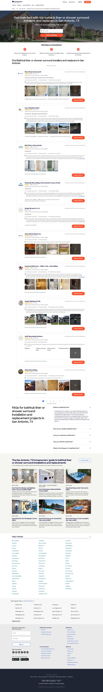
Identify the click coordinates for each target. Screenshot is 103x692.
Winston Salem (43, 583)
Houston (67, 568)
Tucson (14, 545)
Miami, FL (73, 608)
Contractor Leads (45, 655)
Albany (41, 568)
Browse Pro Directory (46, 632)
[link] (51, 73)
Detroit (41, 551)
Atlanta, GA (18, 604)
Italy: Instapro (52, 676)
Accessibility (58, 681)
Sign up (21, 644)
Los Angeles (15, 553)
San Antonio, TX (75, 615)
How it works (70, 649)
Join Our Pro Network (46, 651)
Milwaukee (68, 588)
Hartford (14, 571)
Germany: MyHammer (43, 676)
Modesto (14, 556)
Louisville (41, 540)
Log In (80, 2)
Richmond (68, 578)
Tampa (14, 586)
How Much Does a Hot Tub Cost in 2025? (77, 489)
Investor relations (71, 658)
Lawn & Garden (26, 5)
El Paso (67, 563)
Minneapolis (42, 556)
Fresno (14, 548)
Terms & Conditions (60, 683)
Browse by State (28, 601)
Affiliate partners (71, 664)
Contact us (70, 660)
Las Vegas (41, 566)
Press (68, 655)
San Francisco (16, 563)
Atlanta (14, 588)
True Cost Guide (71, 632)
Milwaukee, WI (19, 611)
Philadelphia (68, 545)
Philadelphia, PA (19, 615)
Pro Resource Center (46, 653)
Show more (82, 158)
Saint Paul (41, 558)
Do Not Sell (52, 681)
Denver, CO (18, 608)
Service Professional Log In (47, 649)
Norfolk (67, 576)
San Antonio (68, 571)
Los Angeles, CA (57, 608)
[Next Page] (63, 401)
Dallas (67, 561)
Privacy (43, 681)
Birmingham (15, 540)
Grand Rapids (42, 553)
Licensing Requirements (73, 643)
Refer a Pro (70, 636)
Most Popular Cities (16, 601)
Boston (41, 548)
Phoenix (14, 543)
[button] (30, 90)
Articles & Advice (40, 5)
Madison (67, 586)
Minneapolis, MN (38, 611)
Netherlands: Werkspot (61, 676)
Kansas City (42, 561)
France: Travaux (33, 676)
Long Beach (15, 551)
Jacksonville (15, 578)
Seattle (67, 583)
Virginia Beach (69, 581)
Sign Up (87, 2)
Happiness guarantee (72, 662)
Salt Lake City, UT (57, 615)
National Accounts (45, 658)
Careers (69, 653)
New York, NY (74, 611)
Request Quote (78, 100)
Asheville (41, 573)
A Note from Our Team (72, 641)
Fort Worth (68, 566)
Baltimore (41, 545)
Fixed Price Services (46, 634)
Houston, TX (37, 608)
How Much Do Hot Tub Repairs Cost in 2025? (24, 519)
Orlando (14, 583)
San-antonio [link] (22, 8)
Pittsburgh (68, 548)
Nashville (67, 556)
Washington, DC (75, 618)
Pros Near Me (70, 638)
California (48, 681)
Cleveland (41, 588)
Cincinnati (41, 586)
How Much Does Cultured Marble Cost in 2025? (50, 490)
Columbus (41, 591)
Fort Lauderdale (16, 576)
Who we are (70, 651)
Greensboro (42, 578)
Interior (14, 5)
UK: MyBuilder (70, 676)
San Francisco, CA (39, 618)
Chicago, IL (55, 604)
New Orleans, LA (57, 611)
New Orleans (42, 543)
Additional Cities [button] (16, 621)
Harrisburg (68, 543)
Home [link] (13, 8)
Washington (15, 573)
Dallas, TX (73, 604)
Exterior (19, 5)
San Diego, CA (19, 618)
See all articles (85, 460)
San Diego (15, 561)
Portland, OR (37, 615)
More (33, 5)
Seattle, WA (55, 618)
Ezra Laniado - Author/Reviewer (48, 485)
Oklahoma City (43, 593)
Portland (67, 540)
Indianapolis (15, 593)
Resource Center (71, 634)
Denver (14, 568)
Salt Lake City (69, 573)
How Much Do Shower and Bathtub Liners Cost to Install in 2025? (23, 489)
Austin (67, 558)
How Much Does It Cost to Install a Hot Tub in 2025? (77, 519)
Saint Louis (42, 563)
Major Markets (17, 537)
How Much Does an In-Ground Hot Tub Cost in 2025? (50, 519)
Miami (13, 581)
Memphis (68, 553)
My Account (70, 629)
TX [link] (17, 8)
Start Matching (51, 35)
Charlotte (41, 576)
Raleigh (41, 581)
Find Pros (43, 629)
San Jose (14, 566)
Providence (68, 551)
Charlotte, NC (38, 604)
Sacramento (15, 558)
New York (41, 571)
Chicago (14, 591)
